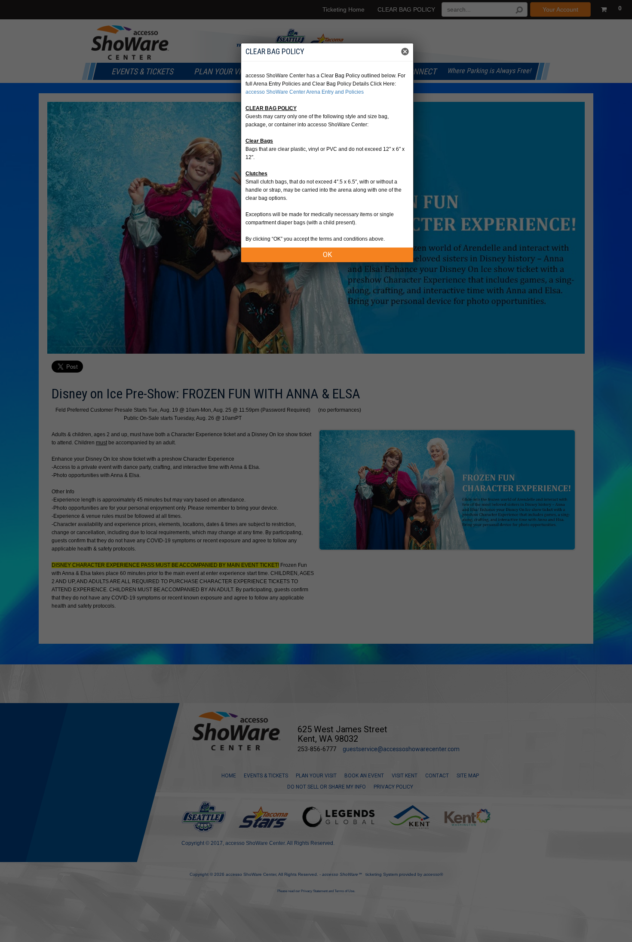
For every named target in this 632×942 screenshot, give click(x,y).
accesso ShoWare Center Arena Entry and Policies (304, 92)
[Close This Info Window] (405, 52)
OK (327, 255)
